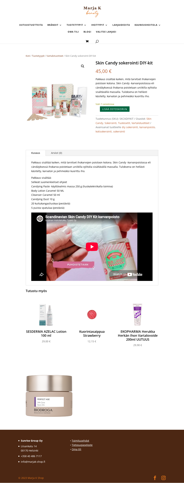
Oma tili (73, 32)
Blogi (87, 32)
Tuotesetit (124, 123)
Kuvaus (35, 153)
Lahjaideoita (121, 25)
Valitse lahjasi (106, 32)
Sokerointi (111, 123)
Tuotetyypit (75, 25)
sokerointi (119, 131)
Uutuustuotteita (31, 25)
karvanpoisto (147, 127)
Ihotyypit (97, 25)
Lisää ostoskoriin (114, 109)
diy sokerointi (130, 127)
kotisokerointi (104, 131)
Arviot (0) (56, 153)
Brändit (52, 25)
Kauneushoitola (146, 25)
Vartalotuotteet (55, 55)
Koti (28, 55)
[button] (82, 66)
